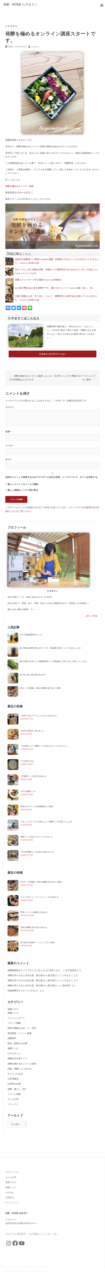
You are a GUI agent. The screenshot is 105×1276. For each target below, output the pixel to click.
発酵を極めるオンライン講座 (19, 186)
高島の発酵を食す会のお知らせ (34, 927)
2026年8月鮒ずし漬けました (32, 731)
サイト (8, 459)
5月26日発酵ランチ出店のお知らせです (37, 852)
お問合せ (9, 1197)
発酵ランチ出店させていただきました (37, 837)
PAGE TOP (100, 1235)
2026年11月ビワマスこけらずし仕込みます (39, 716)
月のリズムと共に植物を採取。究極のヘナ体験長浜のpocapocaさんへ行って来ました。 (57, 269)
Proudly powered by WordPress (13, 1271)
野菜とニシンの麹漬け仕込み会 (34, 912)
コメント (9, 407)
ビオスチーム (14, 1053)
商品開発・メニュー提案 (20, 1033)
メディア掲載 (14, 1023)
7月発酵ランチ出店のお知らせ (33, 776)
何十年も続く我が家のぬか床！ (33, 675)
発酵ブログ (13, 1009)
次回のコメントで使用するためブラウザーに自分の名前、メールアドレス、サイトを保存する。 (52, 477)
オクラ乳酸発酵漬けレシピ (31, 635)
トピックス (13, 1104)
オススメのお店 (29, 273)
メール (9, 445)
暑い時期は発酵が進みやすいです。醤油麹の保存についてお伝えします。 (51, 648)
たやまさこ (35, 47)
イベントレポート (16, 1018)
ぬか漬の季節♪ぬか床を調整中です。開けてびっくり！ (41, 288)
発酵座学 (12, 1038)
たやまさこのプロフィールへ (52, 354)
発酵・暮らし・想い (85, 288)
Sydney (33, 1271)
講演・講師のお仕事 (17, 1043)
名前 (8, 431)
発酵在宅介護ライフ (17, 1058)
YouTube (9, 1192)
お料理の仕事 (33, 263)
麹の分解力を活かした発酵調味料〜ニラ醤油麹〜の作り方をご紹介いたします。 (54, 661)
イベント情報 (14, 1094)
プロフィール (11, 1172)
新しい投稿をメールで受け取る (23, 490)
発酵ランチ (13, 1048)
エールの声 (13, 1099)
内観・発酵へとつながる (20, 1069)
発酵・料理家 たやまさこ (20, 4)
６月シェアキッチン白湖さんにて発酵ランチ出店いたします (46, 822)
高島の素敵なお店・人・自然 (22, 1028)
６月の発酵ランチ (28, 791)
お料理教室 (11, 26)
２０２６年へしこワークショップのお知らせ (40, 897)
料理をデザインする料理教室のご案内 (37, 807)
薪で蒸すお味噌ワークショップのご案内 (38, 943)
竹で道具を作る (27, 761)
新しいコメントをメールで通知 (23, 484)
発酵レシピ (13, 1013)
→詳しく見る (90, 616)
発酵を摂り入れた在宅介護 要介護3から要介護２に (33, 975)
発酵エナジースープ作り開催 (29, 280)
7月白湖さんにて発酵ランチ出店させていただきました (44, 746)
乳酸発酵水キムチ (16, 990)
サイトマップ (11, 1202)
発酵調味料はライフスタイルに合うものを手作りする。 (35, 970)
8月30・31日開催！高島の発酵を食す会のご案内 (40, 688)
